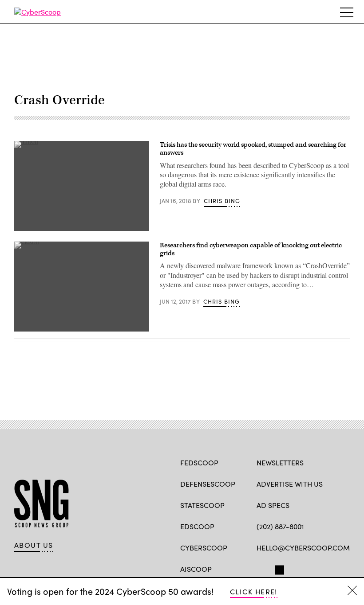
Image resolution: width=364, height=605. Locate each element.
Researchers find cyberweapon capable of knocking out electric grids (251, 249)
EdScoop (197, 526)
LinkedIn (295, 568)
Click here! (253, 591)
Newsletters (280, 462)
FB (261, 568)
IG (309, 568)
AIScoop (196, 569)
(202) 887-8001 (280, 526)
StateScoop (202, 505)
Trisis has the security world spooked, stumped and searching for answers (253, 149)
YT (326, 568)
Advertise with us (290, 483)
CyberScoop (203, 547)
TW (278, 568)
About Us (33, 545)
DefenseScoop (207, 483)
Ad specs (273, 505)
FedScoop (199, 462)
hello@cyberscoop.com (303, 547)
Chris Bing (222, 201)
